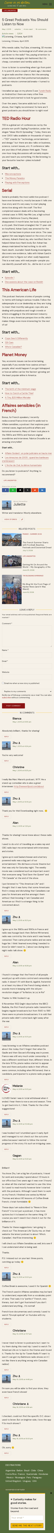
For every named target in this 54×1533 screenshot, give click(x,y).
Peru (28, 1477)
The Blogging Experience (33, 576)
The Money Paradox (15, 178)
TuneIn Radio (45, 90)
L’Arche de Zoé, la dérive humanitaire (23, 465)
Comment (7, 623)
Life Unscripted (10, 10)
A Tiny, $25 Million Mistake (18, 397)
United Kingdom (13, 1481)
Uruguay (27, 1481)
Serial (7, 190)
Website (5, 672)
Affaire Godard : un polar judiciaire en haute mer (28, 453)
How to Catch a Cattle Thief (19, 393)
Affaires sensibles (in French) (21, 408)
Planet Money (14, 354)
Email (5, 661)
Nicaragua (20, 1477)
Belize (20, 1470)
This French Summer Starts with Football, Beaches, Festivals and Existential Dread (37, 545)
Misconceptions (13, 174)
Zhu (15, 743)
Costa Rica (10, 1474)
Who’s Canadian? (13, 346)
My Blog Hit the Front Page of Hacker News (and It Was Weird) (36, 586)
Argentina (10, 1470)
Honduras (43, 1474)
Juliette (17, 29)
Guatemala (31, 1474)
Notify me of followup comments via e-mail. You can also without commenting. (27, 696)
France (21, 1474)
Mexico (10, 1477)
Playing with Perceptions (17, 182)
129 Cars (9, 342)
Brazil (26, 1470)
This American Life (19, 289)
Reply (6, 737)
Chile (33, 1470)
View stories (10, 519)
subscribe (6, 697)
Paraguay (37, 1477)
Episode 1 (9, 277)
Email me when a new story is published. (22, 683)
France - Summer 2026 (32, 534)
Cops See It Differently (16, 338)
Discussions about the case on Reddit (24, 282)
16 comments (41, 29)
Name (5, 650)
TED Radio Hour (16, 118)
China (40, 1470)
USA (34, 1481)
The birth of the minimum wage (20, 389)
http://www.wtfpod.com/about (29, 786)
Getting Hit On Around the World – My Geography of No (37, 565)
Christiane (19, 1330)
